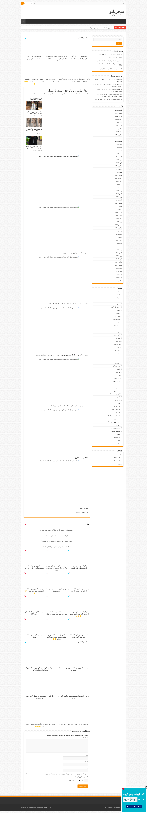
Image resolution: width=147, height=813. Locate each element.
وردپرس (120, 463)
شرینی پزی (117, 363)
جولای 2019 (119, 181)
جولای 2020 (119, 144)
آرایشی (118, 291)
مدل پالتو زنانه (116, 406)
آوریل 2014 (119, 268)
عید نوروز (117, 372)
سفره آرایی (117, 356)
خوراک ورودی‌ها (118, 457)
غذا (119, 375)
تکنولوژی (118, 313)
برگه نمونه (122, 4)
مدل (119, 403)
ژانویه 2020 (119, 163)
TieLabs (46, 807)
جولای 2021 (119, 132)
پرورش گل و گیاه (115, 307)
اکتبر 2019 (119, 172)
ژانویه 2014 (119, 277)
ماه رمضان (117, 397)
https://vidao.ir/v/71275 (115, 94)
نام (86, 755)
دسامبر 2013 (118, 280)
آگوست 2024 (118, 119)
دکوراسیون (117, 335)
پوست (118, 310)
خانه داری (117, 316)
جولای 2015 (119, 240)
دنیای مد (118, 338)
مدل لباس (73, 94)
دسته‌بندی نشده (116, 329)
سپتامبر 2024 (118, 116)
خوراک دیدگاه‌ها (118, 460)
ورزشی (118, 443)
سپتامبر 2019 (118, 175)
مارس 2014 (119, 271)
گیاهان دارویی (116, 391)
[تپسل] (69, 551)
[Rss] (35, 4)
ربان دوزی (117, 341)
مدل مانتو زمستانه (115, 418)
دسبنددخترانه (116, 325)
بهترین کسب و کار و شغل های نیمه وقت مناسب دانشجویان (98, 28)
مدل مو (118, 425)
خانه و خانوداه (116, 319)
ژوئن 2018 (119, 221)
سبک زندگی (117, 350)
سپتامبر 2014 (118, 265)
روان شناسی (117, 344)
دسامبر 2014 (118, 262)
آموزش (118, 298)
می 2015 (120, 246)
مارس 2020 (119, 156)
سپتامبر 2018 (118, 212)
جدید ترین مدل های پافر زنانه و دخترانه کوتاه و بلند (34, 129)
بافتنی (118, 304)
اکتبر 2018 (119, 209)
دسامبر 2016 (118, 228)
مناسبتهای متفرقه (115, 428)
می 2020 (120, 150)
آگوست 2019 (118, 178)
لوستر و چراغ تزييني (117, 84)
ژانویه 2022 (119, 125)
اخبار (119, 301)
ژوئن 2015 (119, 243)
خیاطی (118, 322)
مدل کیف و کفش (115, 409)
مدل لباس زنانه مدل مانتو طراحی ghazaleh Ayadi (34, 147)
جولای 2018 (119, 218)
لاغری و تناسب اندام (115, 394)
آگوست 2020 (118, 141)
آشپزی (118, 294)
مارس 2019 (119, 194)
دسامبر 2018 (118, 203)
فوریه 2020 (119, 159)
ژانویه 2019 (119, 200)
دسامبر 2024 (118, 113)
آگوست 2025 (118, 110)
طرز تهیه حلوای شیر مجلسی (114, 57)
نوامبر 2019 (119, 169)
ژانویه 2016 (119, 234)
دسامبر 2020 (118, 135)
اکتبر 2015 (119, 237)
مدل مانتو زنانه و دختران (52, 94)
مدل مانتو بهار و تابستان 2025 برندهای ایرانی (34, 112)
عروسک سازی (116, 366)
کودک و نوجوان (116, 381)
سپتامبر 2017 (118, 225)
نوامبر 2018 (119, 206)
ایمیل (86, 761)
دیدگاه (85, 737)
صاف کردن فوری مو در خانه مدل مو (105, 99)
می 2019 (120, 187)
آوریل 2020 (119, 153)
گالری (118, 384)
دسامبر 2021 (118, 128)
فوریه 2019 (119, 197)
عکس (118, 369)
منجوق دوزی (117, 437)
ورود (121, 454)
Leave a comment (38, 94)
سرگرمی (118, 353)
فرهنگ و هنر (117, 378)
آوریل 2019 (119, 190)
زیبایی (118, 347)
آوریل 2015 (119, 249)
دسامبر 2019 (118, 166)
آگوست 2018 (118, 215)
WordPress (31, 807)
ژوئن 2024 (119, 122)
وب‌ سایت (85, 767)
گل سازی (118, 387)
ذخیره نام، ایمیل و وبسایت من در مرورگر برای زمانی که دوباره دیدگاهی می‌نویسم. (65, 774)
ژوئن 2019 (119, 184)
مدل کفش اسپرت (55, 303)
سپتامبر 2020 (118, 138)
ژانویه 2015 (119, 259)
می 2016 (120, 231)
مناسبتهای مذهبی (115, 431)
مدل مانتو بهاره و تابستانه (64, 94)
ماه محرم (117, 400)
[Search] (22, 3)
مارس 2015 (119, 252)
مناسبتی (118, 434)
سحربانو (117, 11)
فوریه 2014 (119, 274)
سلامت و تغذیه (116, 360)
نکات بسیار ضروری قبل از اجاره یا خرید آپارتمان (109, 68)
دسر (119, 332)
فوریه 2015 (119, 256)
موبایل (118, 440)
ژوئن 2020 (119, 147)
